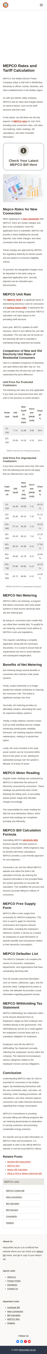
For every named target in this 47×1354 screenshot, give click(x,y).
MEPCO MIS (13, 1166)
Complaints (11, 1216)
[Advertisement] (23, 34)
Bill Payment (12, 1210)
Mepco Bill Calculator (17, 1169)
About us (11, 1277)
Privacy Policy (14, 1281)
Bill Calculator (12, 1203)
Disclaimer (12, 1285)
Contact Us (12, 1288)
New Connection (14, 1197)
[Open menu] (41, 4)
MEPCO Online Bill (15, 1191)
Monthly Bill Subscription (19, 1162)
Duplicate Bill (13, 1307)
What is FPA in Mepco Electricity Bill (24, 1173)
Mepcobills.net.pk (27, 1350)
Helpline (10, 1223)
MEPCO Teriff (14, 300)
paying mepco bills (17, 308)
